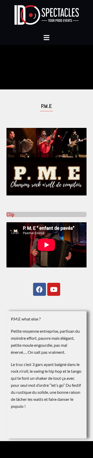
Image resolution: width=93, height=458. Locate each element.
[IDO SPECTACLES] (46, 16)
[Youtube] (53, 289)
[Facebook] (39, 289)
